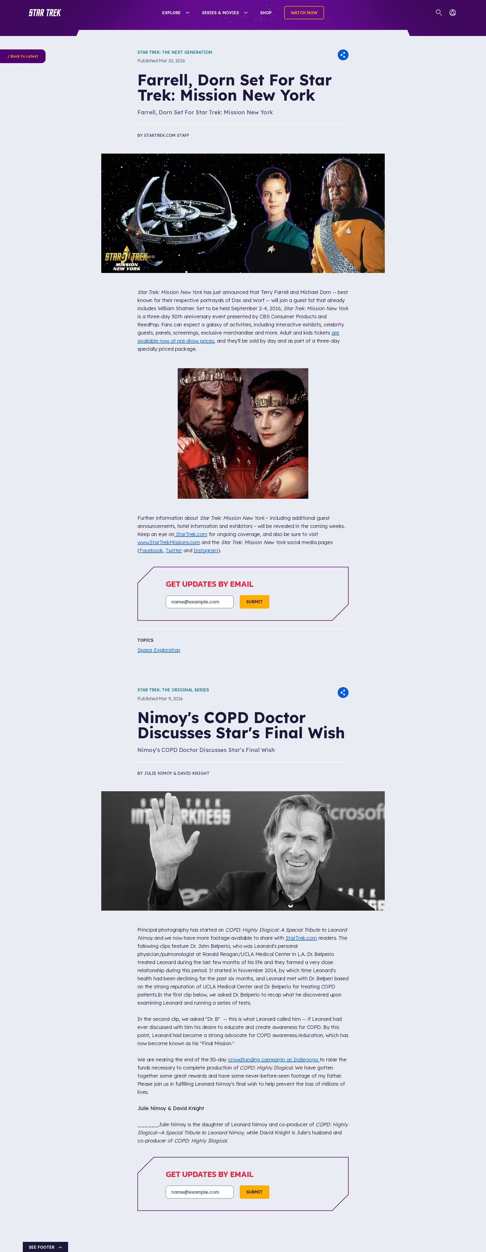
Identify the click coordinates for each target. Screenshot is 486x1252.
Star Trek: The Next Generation (174, 52)
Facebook (151, 428)
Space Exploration (158, 528)
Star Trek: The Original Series (173, 567)
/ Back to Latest (23, 56)
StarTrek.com (190, 412)
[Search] (439, 12)
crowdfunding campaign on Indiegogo (273, 937)
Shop (266, 12)
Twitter (174, 428)
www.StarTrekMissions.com (168, 420)
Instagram (206, 428)
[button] (45, 12)
